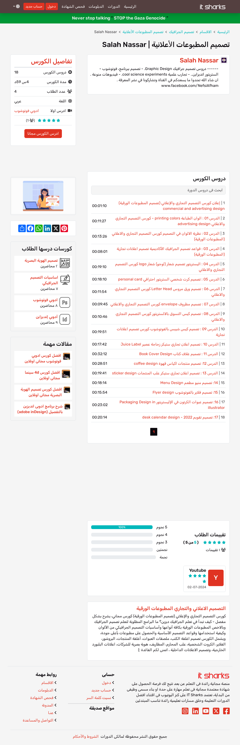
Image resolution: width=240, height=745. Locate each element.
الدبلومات (96, 6)
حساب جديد (34, 6)
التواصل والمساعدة (38, 720)
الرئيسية (130, 6)
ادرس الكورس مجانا (43, 133)
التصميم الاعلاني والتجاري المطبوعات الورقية (181, 608)
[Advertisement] (158, 133)
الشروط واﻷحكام (86, 736)
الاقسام (47, 682)
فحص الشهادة (73, 6)
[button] (16, 6)
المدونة (47, 705)
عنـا (50, 712)
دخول (52, 6)
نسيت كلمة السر (98, 697)
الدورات (114, 6)
